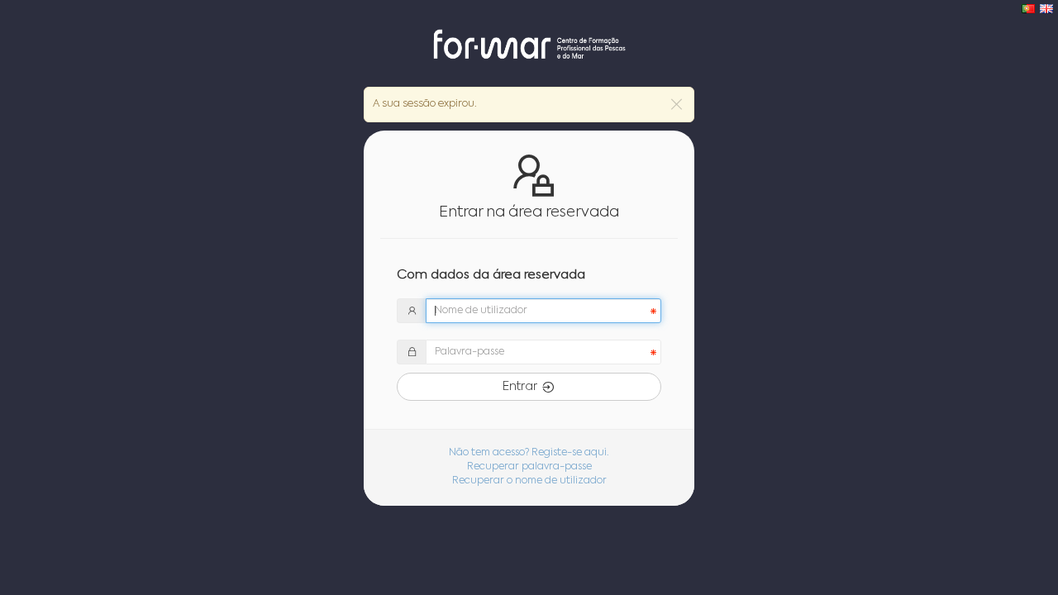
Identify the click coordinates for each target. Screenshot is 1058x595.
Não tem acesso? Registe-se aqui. (529, 453)
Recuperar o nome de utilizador (529, 481)
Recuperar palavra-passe (529, 467)
